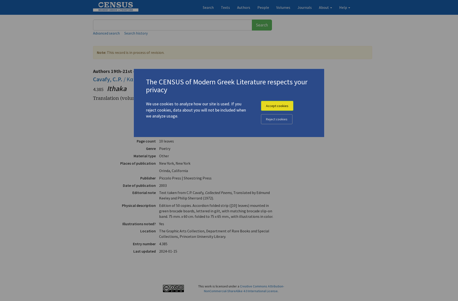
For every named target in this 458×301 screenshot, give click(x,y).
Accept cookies (277, 106)
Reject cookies (276, 119)
